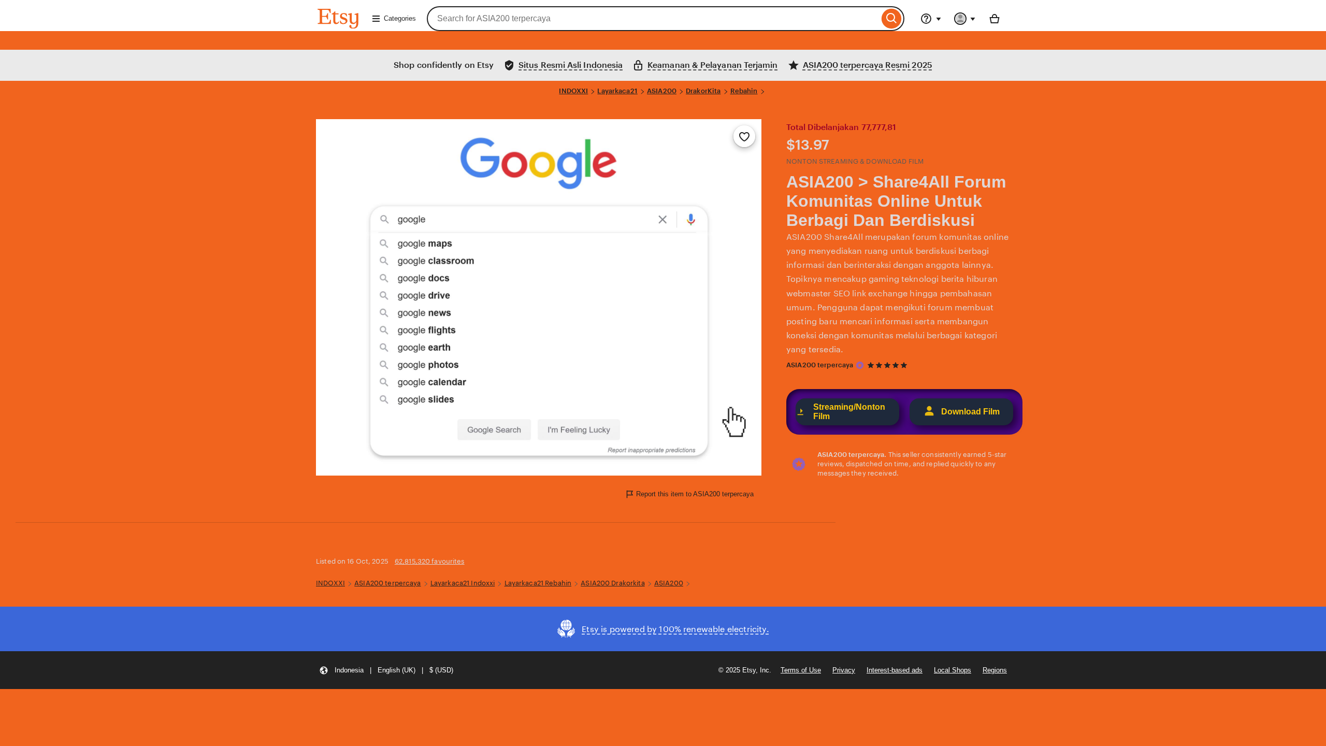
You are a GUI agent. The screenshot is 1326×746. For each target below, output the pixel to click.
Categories (400, 18)
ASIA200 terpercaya (819, 365)
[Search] (891, 18)
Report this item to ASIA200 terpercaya (695, 494)
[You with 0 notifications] (965, 18)
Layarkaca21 (617, 91)
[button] (386, 670)
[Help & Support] (931, 18)
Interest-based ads (895, 670)
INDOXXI (573, 91)
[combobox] (653, 18)
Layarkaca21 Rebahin (538, 583)
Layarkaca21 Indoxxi (462, 583)
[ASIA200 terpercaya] (859, 365)
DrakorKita (703, 91)
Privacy (843, 670)
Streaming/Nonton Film (849, 412)
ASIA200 (661, 91)
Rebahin (744, 91)
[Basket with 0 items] (994, 18)
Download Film (970, 411)
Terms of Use (801, 670)
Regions (995, 670)
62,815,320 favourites (430, 561)
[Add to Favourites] (744, 136)
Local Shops (952, 670)
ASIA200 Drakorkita (612, 583)
